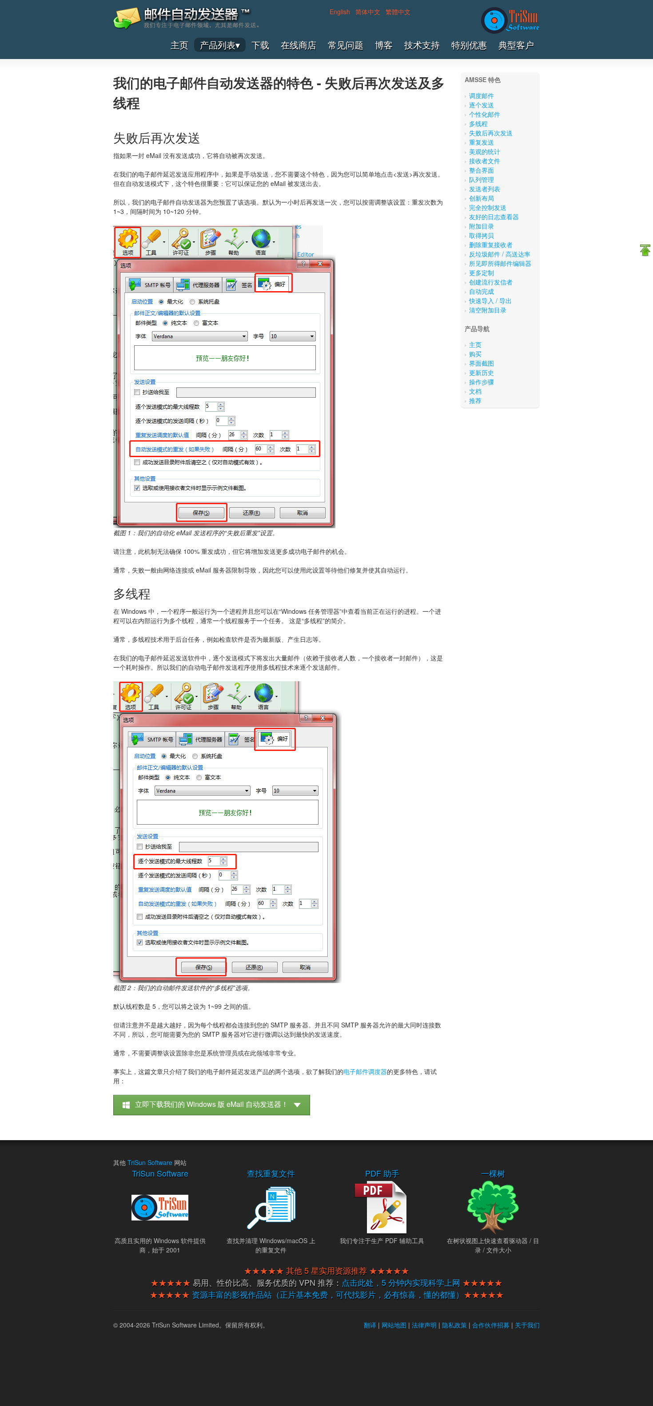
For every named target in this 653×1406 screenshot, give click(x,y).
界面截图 (481, 363)
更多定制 (481, 272)
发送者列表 (484, 188)
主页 (179, 45)
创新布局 (481, 198)
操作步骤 (481, 381)
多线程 (478, 123)
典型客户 (516, 45)
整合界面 (481, 170)
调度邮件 (481, 95)
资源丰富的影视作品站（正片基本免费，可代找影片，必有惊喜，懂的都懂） (328, 1294)
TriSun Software (149, 1162)
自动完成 (481, 291)
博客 (384, 45)
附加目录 (481, 225)
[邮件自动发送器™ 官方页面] (186, 27)
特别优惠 (469, 45)
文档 (475, 391)
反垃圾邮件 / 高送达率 (499, 253)
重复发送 (481, 142)
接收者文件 (484, 160)
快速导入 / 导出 (490, 300)
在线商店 (298, 45)
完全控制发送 (487, 207)
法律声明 (424, 1324)
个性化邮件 (484, 114)
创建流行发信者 (491, 281)
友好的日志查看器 (494, 216)
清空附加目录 (487, 309)
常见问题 (345, 45)
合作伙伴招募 (491, 1324)
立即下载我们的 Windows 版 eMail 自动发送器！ (211, 1104)
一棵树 (493, 1173)
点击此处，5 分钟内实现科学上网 (401, 1282)
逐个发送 (481, 104)
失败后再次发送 (491, 132)
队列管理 (481, 179)
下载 (260, 45)
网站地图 (394, 1324)
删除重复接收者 (491, 244)
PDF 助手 (382, 1173)
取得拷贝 (481, 235)
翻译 (370, 1324)
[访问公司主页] (510, 20)
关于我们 (527, 1324)
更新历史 (481, 372)
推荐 (475, 400)
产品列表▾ (220, 45)
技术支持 (422, 45)
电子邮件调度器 (365, 1071)
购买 (475, 353)
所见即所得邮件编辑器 (500, 263)
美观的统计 (484, 151)
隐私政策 (454, 1324)
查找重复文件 (271, 1173)
